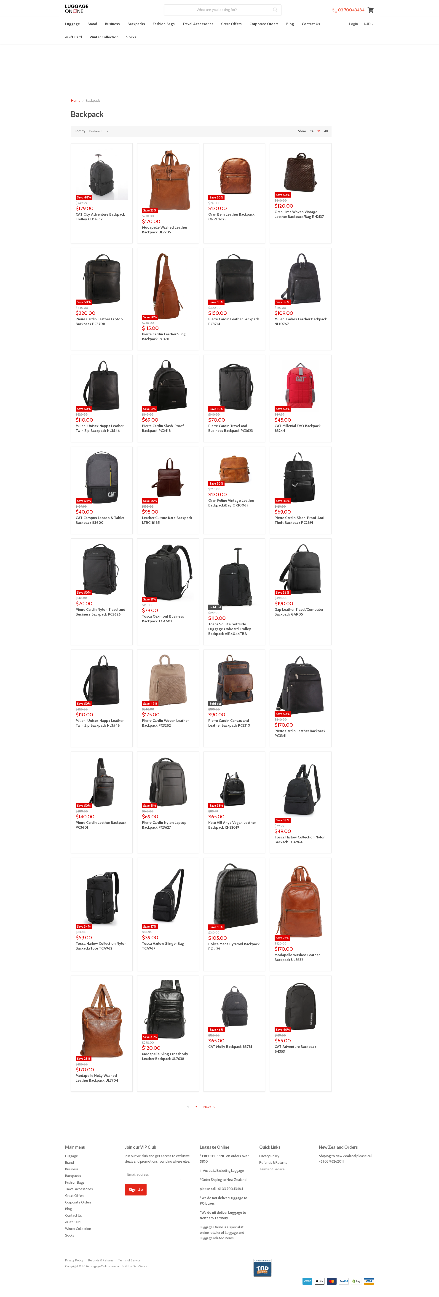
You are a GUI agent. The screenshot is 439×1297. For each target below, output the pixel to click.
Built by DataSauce (134, 1266)
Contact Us (311, 24)
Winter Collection (104, 37)
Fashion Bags (164, 24)
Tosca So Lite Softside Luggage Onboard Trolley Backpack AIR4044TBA (229, 629)
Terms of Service (272, 1169)
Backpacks (136, 24)
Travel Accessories (197, 24)
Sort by (80, 131)
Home (75, 101)
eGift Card (73, 37)
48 (326, 131)
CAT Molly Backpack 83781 (230, 1046)
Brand (92, 24)
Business (112, 24)
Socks (131, 37)
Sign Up (135, 1189)
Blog (290, 24)
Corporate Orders (263, 24)
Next (207, 1107)
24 (311, 131)
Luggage (72, 24)
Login (353, 24)
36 (319, 131)
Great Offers (231, 24)
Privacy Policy (269, 1156)
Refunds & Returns (273, 1163)
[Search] (275, 10)
